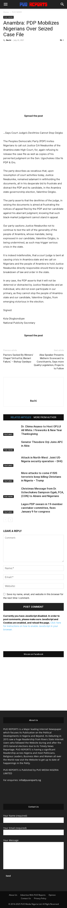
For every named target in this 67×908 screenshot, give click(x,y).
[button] (5, 4)
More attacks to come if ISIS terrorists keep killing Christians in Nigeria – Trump (41, 476)
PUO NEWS (17, 12)
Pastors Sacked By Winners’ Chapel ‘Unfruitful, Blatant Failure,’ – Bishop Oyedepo (18, 358)
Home (6, 12)
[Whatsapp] (53, 122)
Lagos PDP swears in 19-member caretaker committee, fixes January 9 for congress (42, 507)
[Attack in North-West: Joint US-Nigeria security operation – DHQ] (11, 461)
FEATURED (8, 434)
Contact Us (26, 898)
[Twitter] (27, 122)
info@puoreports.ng (30, 780)
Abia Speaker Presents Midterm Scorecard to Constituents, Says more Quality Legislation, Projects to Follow (49, 361)
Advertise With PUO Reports (33, 895)
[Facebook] (14, 122)
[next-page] (10, 520)
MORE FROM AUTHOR (45, 417)
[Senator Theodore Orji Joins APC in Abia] (11, 445)
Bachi (8, 40)
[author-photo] (33, 396)
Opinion (52, 895)
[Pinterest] (40, 122)
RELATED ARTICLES (21, 417)
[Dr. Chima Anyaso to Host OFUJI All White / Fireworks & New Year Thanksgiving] (11, 430)
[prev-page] (5, 520)
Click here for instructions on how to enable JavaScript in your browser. (32, 626)
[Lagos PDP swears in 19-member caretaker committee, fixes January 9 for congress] (11, 507)
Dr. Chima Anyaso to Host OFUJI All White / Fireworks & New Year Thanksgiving (41, 430)
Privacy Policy (40, 898)
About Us (13, 895)
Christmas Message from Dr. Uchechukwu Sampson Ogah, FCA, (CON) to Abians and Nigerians (42, 492)
